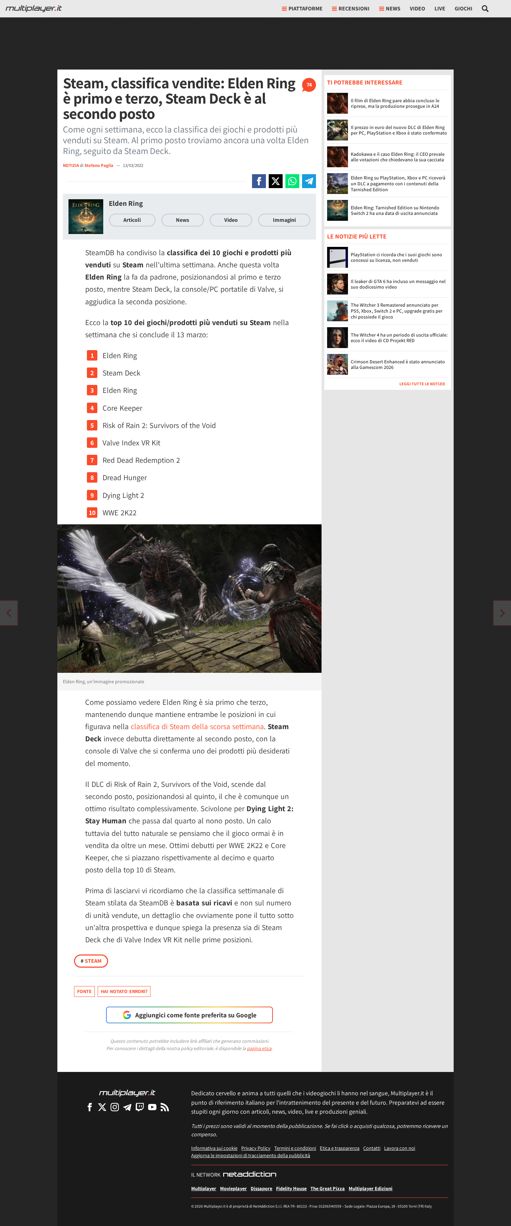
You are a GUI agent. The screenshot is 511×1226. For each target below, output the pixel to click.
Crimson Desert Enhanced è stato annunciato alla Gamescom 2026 (398, 364)
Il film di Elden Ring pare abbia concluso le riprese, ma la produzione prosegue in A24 (395, 103)
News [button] (393, 8)
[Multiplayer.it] (34, 8)
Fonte (84, 991)
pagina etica (259, 1048)
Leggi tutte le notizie (422, 384)
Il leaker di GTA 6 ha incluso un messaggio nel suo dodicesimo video (398, 284)
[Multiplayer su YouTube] (152, 1107)
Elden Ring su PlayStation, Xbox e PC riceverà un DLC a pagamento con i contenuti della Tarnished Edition (398, 184)
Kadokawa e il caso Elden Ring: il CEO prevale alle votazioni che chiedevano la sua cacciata (398, 157)
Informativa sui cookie (214, 1148)
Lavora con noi (399, 1148)
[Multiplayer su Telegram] (127, 1107)
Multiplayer (203, 1188)
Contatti (371, 1148)
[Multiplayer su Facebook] (90, 1107)
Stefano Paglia (99, 165)
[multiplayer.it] (127, 1092)
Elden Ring (126, 203)
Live (440, 8)
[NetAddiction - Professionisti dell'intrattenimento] (249, 1175)
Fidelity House (291, 1188)
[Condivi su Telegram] (309, 181)
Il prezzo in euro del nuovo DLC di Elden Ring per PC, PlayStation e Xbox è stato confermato (399, 130)
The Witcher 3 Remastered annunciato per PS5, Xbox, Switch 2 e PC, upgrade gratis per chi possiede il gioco (397, 311)
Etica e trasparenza (339, 1148)
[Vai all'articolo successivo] (8, 613)
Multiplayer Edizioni (370, 1188)
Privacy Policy (255, 1148)
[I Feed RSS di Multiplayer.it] (165, 1107)
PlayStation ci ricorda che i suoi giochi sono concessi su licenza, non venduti (396, 257)
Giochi (463, 8)
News (182, 220)
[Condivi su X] (276, 181)
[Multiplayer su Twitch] (140, 1107)
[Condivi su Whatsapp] (292, 181)
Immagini (284, 220)
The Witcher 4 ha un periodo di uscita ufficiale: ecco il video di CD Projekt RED (399, 338)
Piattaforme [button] (306, 8)
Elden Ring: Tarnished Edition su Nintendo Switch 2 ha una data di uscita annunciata (395, 210)
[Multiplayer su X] (102, 1107)
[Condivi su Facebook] (259, 181)
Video (417, 8)
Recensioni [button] (354, 8)
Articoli (132, 220)
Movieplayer (233, 1188)
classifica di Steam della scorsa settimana (197, 726)
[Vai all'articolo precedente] (502, 613)
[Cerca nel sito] (485, 8)
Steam (91, 961)
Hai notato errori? (124, 991)
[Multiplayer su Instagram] (115, 1107)
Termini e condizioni (295, 1148)
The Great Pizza (327, 1188)
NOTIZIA (71, 165)
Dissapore (261, 1188)
